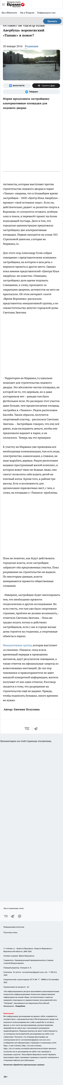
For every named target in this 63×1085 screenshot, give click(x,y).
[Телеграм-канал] (31, 91)
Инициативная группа (17, 645)
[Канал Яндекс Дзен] (46, 85)
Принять (52, 21)
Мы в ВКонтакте (9, 12)
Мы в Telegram (27, 12)
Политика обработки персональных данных (24, 1064)
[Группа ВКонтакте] (17, 85)
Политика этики (10, 932)
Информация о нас (46, 12)
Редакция (31, 46)
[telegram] (37, 728)
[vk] (27, 728)
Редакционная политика (14, 927)
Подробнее (20, 1006)
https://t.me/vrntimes (12, 1045)
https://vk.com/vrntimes (31, 1045)
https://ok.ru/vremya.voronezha (17, 1048)
